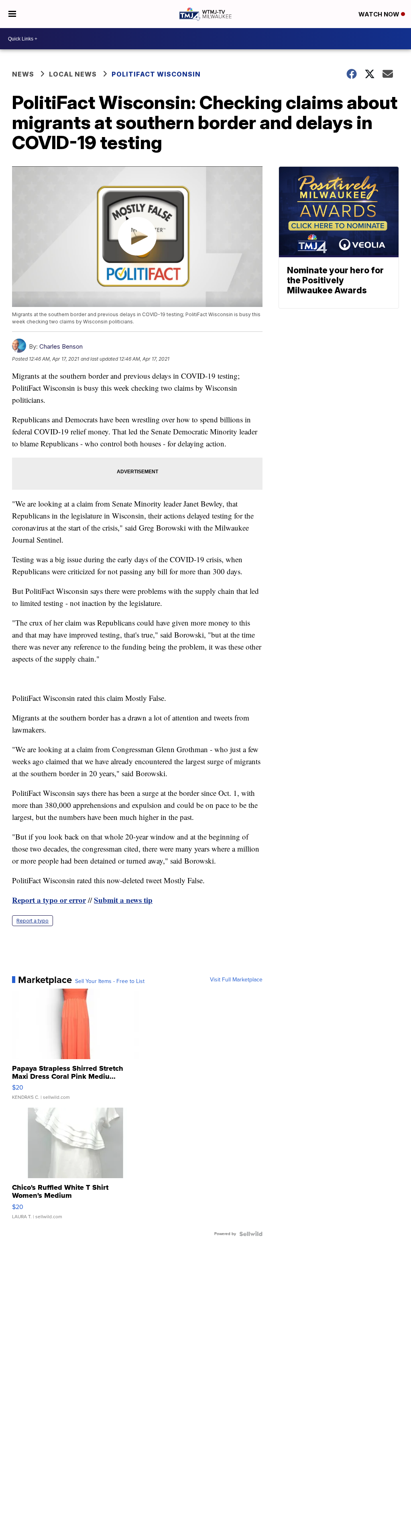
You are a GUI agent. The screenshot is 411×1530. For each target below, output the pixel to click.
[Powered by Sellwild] (250, 1234)
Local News (73, 74)
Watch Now (379, 14)
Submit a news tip (123, 899)
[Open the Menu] (12, 14)
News (23, 74)
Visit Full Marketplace (236, 980)
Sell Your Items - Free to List (109, 981)
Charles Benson (61, 346)
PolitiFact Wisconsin (156, 74)
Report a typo (32, 921)
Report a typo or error (49, 899)
